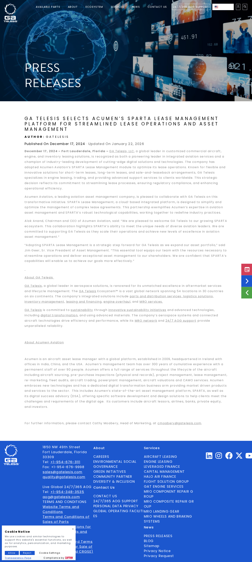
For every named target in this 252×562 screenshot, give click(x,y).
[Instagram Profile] (218, 457)
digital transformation (59, 315)
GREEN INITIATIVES (109, 471)
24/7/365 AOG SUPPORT (191, 7)
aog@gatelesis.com (61, 496)
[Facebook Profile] (229, 457)
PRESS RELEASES (158, 536)
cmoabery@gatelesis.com (179, 423)
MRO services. (151, 302)
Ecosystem (94, 7)
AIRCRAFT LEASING (160, 456)
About (73, 7)
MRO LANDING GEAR (161, 511)
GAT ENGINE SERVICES (164, 486)
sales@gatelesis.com (62, 472)
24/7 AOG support (180, 321)
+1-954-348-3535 (67, 492)
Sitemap (151, 546)
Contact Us (157, 7)
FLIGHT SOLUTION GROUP (166, 481)
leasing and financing (84, 302)
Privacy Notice (157, 551)
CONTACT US (105, 496)
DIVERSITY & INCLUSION (114, 481)
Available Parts (48, 7)
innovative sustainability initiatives (137, 310)
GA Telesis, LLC (121, 151)
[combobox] (223, 7)
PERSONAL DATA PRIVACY (115, 506)
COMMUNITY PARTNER (112, 476)
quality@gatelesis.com (64, 477)
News (136, 7)
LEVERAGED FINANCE (162, 466)
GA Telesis (33, 286)
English (226, 7)
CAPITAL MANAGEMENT (164, 471)
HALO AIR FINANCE (160, 476)
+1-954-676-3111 (65, 462)
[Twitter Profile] (239, 458)
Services (117, 7)
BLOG (148, 541)
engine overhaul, (117, 302)
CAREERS (101, 456)
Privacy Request (159, 556)
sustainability (82, 310)
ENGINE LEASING (158, 461)
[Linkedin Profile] (209, 457)
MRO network (146, 321)
